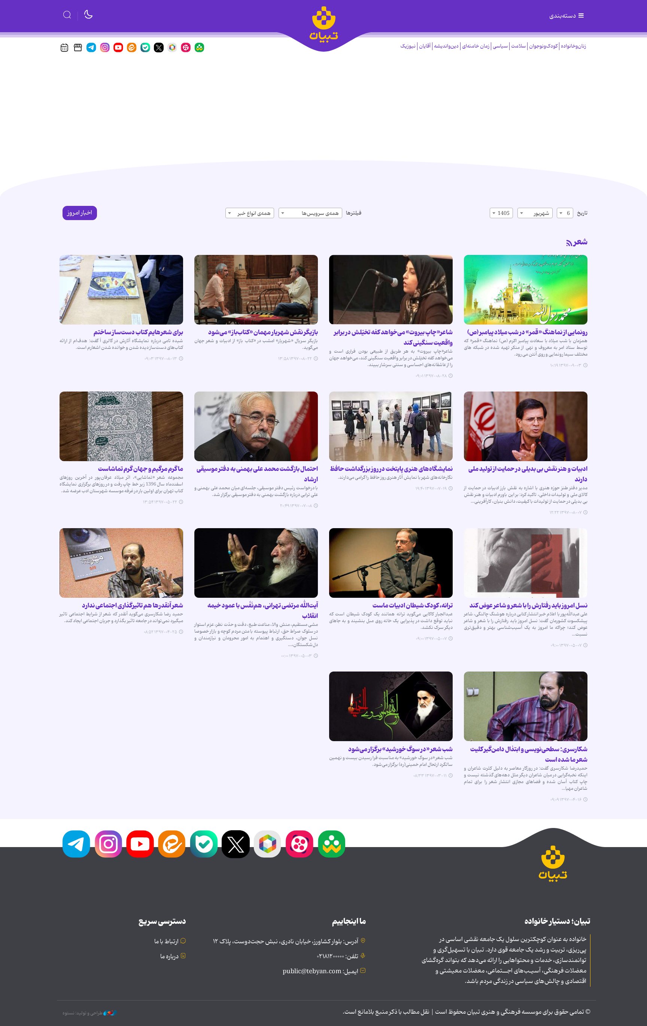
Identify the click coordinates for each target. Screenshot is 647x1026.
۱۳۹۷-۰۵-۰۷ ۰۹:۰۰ (566, 645)
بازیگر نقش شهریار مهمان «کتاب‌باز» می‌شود (263, 332)
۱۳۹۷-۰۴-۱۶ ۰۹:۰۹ (565, 800)
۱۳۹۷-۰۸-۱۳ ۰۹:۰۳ (161, 359)
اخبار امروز (79, 213)
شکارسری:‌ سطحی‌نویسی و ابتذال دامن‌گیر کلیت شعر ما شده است (528, 754)
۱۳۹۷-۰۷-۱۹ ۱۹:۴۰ (431, 488)
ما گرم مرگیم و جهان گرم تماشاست (140, 469)
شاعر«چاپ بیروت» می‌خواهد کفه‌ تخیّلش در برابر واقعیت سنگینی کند (393, 337)
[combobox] (565, 213)
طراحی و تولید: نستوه (83, 1013)
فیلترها (353, 213)
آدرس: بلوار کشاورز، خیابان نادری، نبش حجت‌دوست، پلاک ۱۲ (285, 942)
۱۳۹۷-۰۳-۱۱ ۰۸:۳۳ (430, 776)
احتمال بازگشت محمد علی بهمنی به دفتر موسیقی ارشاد (257, 474)
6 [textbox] (568, 213)
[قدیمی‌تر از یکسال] (525, 290)
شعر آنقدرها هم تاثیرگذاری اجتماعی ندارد (132, 605)
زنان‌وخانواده (573, 46)
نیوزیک (408, 46)
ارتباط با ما (166, 942)
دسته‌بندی (563, 16)
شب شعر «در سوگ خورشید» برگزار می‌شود (400, 749)
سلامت (518, 46)
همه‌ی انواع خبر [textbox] (254, 213)
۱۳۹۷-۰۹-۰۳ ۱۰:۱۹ (565, 365)
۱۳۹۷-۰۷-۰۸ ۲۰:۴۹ (296, 506)
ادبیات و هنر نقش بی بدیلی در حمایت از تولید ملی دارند (527, 474)
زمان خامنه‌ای (475, 46)
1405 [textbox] (504, 213)
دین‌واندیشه (446, 46)
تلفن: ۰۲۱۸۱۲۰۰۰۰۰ (337, 957)
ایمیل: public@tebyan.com (320, 972)
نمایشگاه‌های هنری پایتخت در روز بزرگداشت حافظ (391, 469)
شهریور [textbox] (541, 213)
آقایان (425, 46)
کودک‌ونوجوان (543, 46)
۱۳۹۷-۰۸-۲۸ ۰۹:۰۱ (431, 376)
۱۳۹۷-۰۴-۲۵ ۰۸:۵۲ (160, 632)
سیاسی (500, 46)
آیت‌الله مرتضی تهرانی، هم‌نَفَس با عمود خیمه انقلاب (262, 610)
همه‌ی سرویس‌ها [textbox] (320, 213)
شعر (580, 242)
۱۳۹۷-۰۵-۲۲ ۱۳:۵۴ (160, 502)
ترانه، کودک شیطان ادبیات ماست (413, 605)
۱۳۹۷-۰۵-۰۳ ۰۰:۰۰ (296, 656)
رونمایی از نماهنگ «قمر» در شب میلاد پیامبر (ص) (527, 332)
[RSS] (569, 244)
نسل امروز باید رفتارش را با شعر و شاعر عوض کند (528, 605)
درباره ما (169, 957)
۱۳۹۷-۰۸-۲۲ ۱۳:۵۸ (295, 359)
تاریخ (582, 213)
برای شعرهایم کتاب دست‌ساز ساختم (138, 332)
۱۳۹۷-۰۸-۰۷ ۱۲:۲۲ (565, 512)
